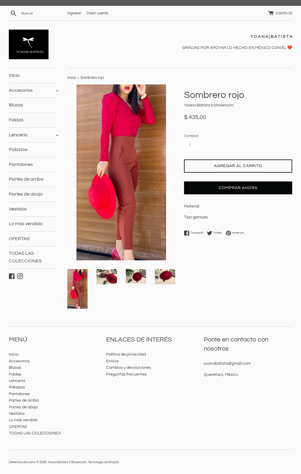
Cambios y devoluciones (128, 368)
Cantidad (191, 135)
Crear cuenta (97, 13)
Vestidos (18, 209)
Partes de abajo (26, 194)
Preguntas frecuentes (126, 374)
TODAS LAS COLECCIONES (25, 257)
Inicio (14, 75)
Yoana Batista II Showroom (67, 462)
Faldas (16, 120)
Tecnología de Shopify (103, 462)
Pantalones (21, 164)
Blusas (16, 105)
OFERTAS (19, 238)
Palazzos (18, 149)
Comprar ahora (238, 188)
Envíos (112, 361)
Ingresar (74, 13)
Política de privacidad (126, 354)
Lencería (33, 134)
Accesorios (33, 90)
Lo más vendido (25, 223)
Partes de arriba (26, 179)
